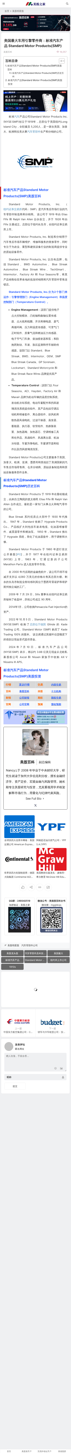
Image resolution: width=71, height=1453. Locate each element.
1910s (12, 966)
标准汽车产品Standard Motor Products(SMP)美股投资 (35, 82)
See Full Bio (33, 798)
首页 (7, 11)
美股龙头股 (12, 953)
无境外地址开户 (44, 1451)
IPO (19, 554)
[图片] (61, 1068)
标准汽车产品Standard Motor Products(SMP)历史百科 (38, 75)
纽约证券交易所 (12, 209)
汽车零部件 (33, 131)
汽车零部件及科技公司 (36, 953)
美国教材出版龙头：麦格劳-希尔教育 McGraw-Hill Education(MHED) (50, 876)
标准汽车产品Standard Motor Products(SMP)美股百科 (34, 67)
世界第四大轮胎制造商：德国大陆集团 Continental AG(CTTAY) (19, 876)
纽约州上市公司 (58, 960)
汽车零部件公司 (29, 945)
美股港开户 (27, 1451)
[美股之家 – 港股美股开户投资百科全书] (35, 3)
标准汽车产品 (12, 960)
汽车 (16, 116)
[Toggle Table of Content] (60, 61)
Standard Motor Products (36, 960)
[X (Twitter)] (35, 805)
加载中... (11, 999)
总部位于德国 (38, 624)
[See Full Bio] (43, 798)
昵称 (9, 1077)
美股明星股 (18, 11)
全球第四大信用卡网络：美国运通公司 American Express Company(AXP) (19, 844)
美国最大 (58, 953)
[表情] (55, 1068)
